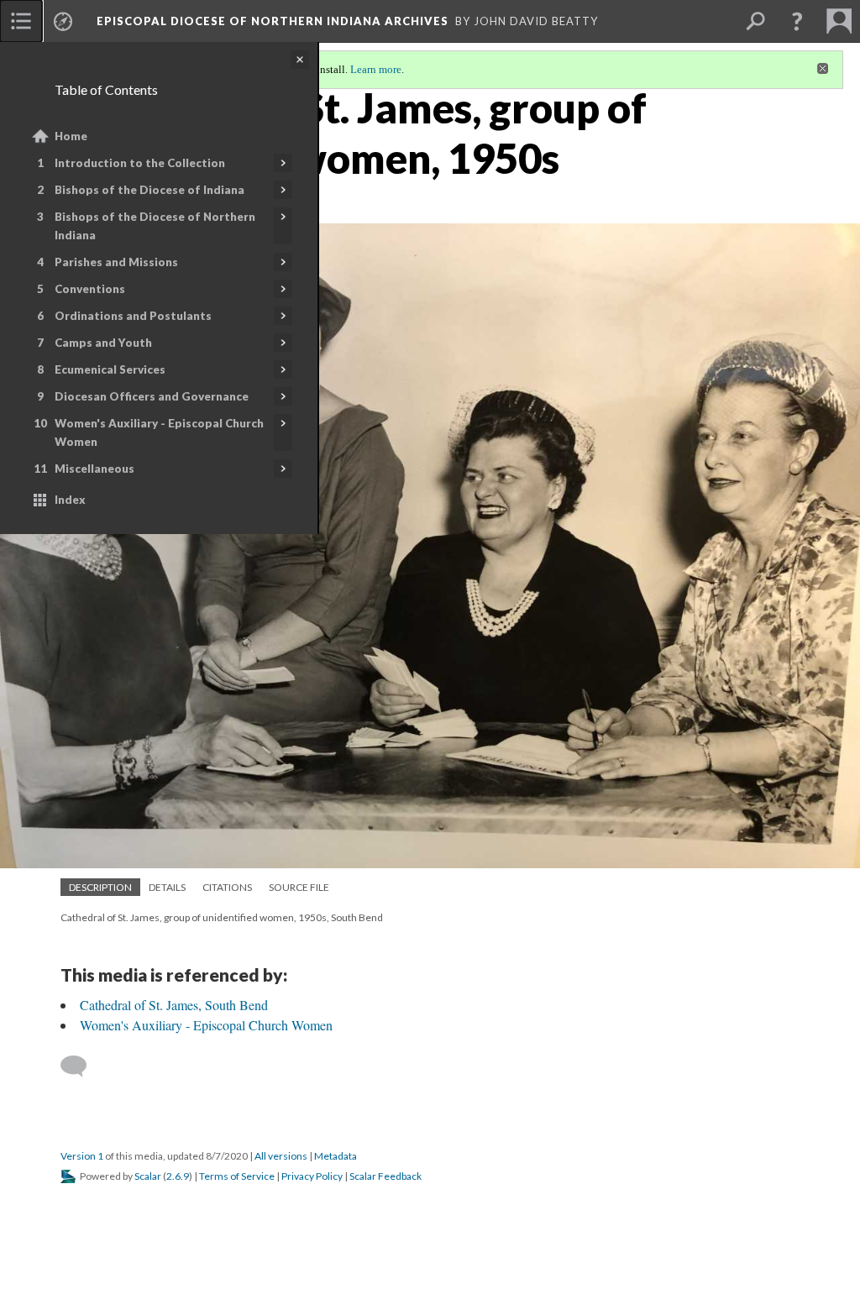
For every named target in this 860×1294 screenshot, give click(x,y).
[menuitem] (21, 21)
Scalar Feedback (385, 1176)
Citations (227, 887)
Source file (299, 887)
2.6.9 (177, 1176)
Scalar (147, 1176)
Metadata (335, 1156)
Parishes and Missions (116, 262)
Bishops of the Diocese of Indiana (149, 189)
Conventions (90, 289)
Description (100, 887)
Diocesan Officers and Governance (152, 396)
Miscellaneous (94, 468)
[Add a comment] (81, 1066)
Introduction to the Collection (140, 163)
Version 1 (81, 1156)
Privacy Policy (312, 1176)
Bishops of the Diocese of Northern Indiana (155, 226)
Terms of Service (237, 1176)
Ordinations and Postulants (133, 315)
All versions (280, 1156)
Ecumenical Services (110, 369)
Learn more (375, 69)
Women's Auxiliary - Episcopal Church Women (159, 432)
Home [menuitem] (71, 136)
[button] (797, 21)
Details (167, 887)
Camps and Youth (103, 342)
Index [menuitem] (70, 499)
